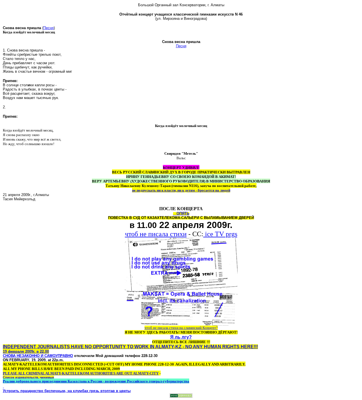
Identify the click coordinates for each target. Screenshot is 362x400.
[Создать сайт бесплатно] (181, 396)
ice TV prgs (220, 234)
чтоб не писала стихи (156, 234)
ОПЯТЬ (182, 213)
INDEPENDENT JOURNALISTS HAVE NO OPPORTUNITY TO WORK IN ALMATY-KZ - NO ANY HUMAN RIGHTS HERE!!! (130, 346)
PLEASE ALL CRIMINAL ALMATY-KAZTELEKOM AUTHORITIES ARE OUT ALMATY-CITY (81, 373)
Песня (48, 28)
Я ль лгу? (181, 337)
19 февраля (13, 351)
